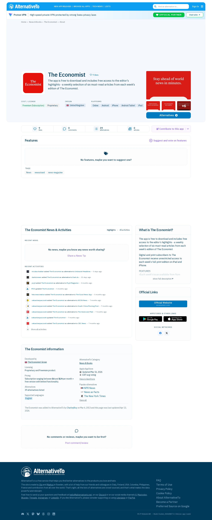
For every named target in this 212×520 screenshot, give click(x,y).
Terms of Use (164, 484)
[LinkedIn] (53, 514)
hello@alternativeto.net (81, 494)
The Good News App (84, 294)
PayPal (131, 497)
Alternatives (167, 115)
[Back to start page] (28, 6)
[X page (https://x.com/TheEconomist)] (166, 333)
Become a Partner (167, 502)
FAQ (158, 480)
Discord (102, 494)
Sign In (195, 6)
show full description (163, 278)
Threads (33, 497)
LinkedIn (55, 497)
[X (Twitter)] (27, 514)
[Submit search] (155, 6)
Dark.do (76, 277)
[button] (94, 74)
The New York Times (95, 396)
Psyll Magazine (72, 283)
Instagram (43, 497)
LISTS (107, 6)
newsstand (40, 172)
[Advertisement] (106, 46)
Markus (50, 484)
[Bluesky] (38, 514)
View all (83, 400)
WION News (82, 300)
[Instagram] (48, 514)
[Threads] (43, 514)
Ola (40, 484)
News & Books (85, 363)
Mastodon (142, 494)
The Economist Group (37, 362)
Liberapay (120, 497)
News (28, 172)
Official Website (163, 303)
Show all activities (38, 329)
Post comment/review (76, 442)
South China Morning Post (88, 306)
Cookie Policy (164, 493)
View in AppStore (87, 379)
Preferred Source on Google (172, 506)
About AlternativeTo (168, 497)
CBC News (82, 323)
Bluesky (24, 497)
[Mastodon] (33, 514)
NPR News (89, 388)
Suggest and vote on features (170, 140)
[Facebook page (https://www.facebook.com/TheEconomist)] (160, 333)
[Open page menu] (202, 6)
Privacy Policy (164, 489)
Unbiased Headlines (83, 271)
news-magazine (55, 172)
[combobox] (171, 6)
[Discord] (22, 514)
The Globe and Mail (85, 312)
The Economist (55, 271)
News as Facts (91, 392)
